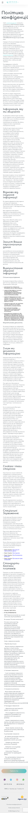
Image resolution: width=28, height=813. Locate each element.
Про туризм (16, 553)
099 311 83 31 (20, 784)
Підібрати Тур (14, 771)
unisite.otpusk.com (11, 23)
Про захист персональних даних (11, 550)
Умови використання (14, 807)
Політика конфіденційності (14, 804)
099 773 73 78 (13, 2)
